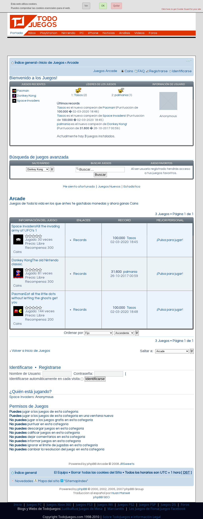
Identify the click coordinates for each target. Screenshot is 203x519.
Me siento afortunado (79, 186)
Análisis (124, 33)
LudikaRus (69, 509)
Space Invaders (28, 100)
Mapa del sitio (48, 481)
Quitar (116, 5)
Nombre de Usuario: (25, 374)
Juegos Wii (105, 504)
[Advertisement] (103, 47)
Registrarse (158, 71)
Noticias (109, 33)
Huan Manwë (120, 493)
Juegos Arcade (105, 71)
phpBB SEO (101, 497)
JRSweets (127, 463)
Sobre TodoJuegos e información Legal (132, 517)
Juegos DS (168, 504)
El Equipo (61, 472)
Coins (129, 71)
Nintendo (68, 33)
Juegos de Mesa (90, 509)
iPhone (93, 33)
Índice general (26, 62)
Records (80, 240)
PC (82, 33)
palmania (121, 95)
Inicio (18, 504)
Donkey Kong (26, 95)
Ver (86, 5)
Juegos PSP (147, 504)
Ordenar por (74, 333)
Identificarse (182, 71)
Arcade (73, 62)
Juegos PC (34, 504)
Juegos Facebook (173, 509)
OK (103, 5)
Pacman (23, 90)
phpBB (82, 489)
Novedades (23, 481)
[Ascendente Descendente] (126, 333)
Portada (16, 33)
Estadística (132, 186)
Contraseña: (83, 374)
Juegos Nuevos (109, 186)
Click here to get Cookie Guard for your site (181, 9)
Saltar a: (147, 351)
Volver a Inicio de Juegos (31, 351)
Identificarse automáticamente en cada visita (45, 379)
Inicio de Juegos (51, 62)
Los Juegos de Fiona (144, 509)
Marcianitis (115, 509)
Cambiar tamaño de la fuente (189, 60)
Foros (153, 33)
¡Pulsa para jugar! (170, 240)
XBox (32, 33)
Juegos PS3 (84, 504)
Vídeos (139, 33)
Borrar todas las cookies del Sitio (96, 472)
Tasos (78, 95)
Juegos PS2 (126, 504)
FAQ (141, 71)
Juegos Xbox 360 (59, 504)
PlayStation (48, 33)
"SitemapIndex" (75, 481)
